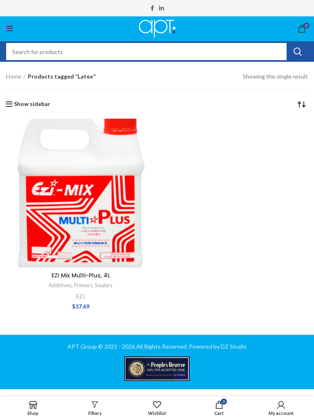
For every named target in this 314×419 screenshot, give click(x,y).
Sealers (103, 285)
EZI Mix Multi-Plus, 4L (81, 275)
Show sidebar (32, 104)
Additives (60, 285)
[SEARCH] (297, 51)
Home (13, 76)
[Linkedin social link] (161, 8)
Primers (83, 285)
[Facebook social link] (152, 8)
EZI (80, 296)
